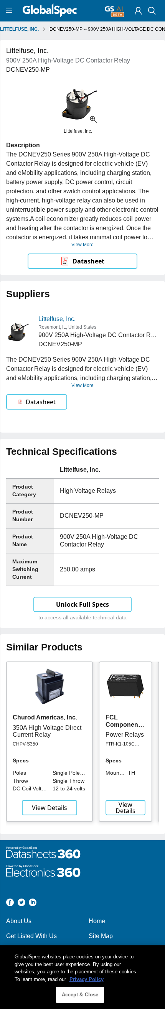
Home (97, 921)
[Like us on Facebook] (10, 904)
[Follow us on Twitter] (21, 904)
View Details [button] (49, 807)
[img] (138, 10)
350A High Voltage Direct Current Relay (47, 731)
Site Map (101, 936)
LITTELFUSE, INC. (19, 29)
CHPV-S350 (25, 744)
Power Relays (125, 734)
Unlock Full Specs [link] (82, 604)
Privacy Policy (86, 979)
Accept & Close (80, 994)
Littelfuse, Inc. (57, 319)
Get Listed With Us (31, 936)
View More (82, 244)
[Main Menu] (10, 10)
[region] (82, 977)
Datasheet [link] (88, 261)
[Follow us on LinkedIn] (32, 904)
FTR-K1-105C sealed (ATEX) (120, 746)
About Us (18, 921)
